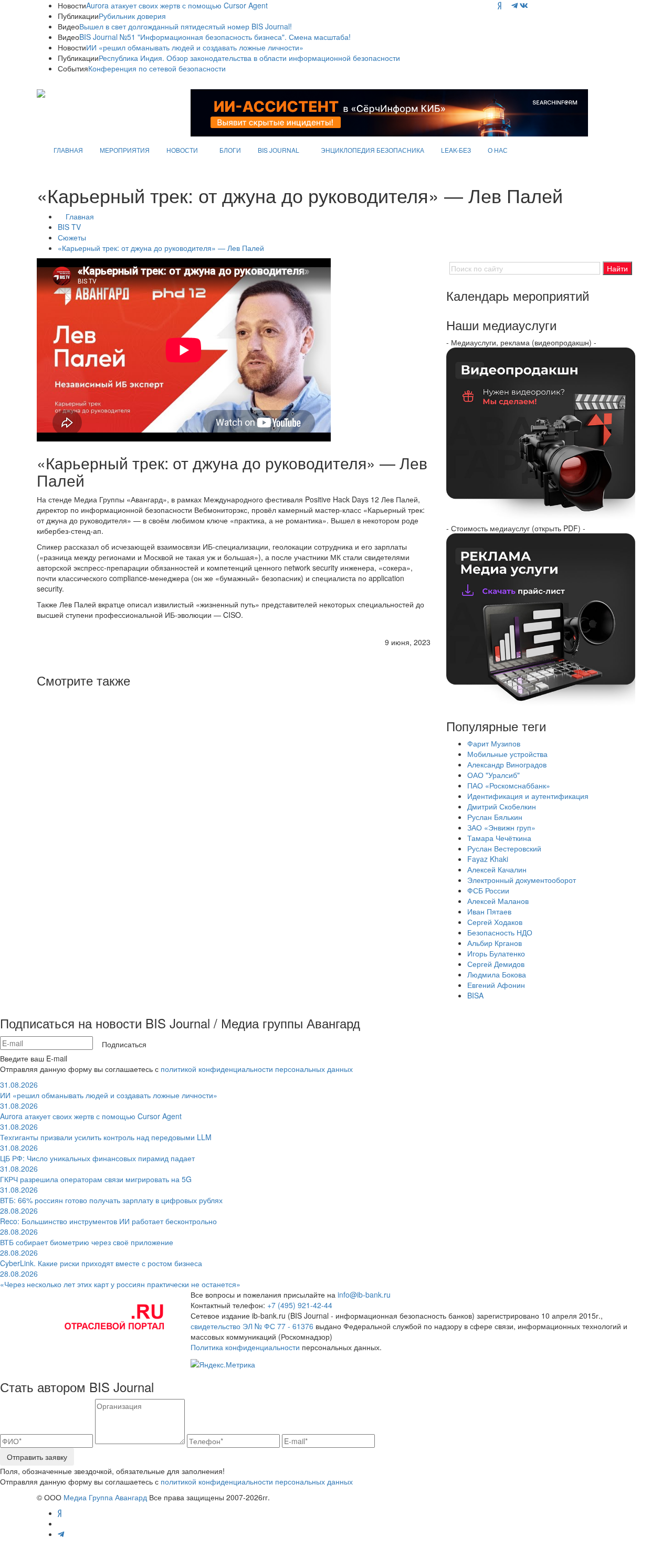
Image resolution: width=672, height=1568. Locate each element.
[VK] (524, 5)
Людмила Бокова (496, 974)
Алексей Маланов (498, 901)
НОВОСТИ (182, 149)
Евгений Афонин (496, 985)
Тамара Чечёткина (499, 838)
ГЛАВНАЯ (68, 149)
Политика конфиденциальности (245, 1347)
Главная (80, 216)
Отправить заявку (37, 1456)
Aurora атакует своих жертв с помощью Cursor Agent (177, 5)
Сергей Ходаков (494, 922)
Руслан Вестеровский (504, 848)
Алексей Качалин (497, 869)
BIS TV (69, 227)
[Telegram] (514, 5)
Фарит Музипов (493, 743)
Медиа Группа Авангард (105, 1497)
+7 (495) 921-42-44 (299, 1305)
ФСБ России (488, 890)
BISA (475, 995)
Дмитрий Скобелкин (501, 806)
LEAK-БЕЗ (456, 149)
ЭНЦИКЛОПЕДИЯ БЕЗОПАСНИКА (372, 149)
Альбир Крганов (494, 943)
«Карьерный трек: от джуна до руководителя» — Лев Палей (161, 248)
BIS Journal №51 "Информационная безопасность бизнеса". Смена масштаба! (215, 36)
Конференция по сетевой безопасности (157, 68)
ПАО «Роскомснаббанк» (508, 785)
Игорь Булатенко (496, 953)
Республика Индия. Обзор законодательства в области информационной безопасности (249, 57)
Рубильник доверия (132, 15)
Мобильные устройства (507, 754)
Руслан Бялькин (494, 817)
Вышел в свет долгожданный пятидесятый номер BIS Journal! (185, 26)
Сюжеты (72, 237)
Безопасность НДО (499, 932)
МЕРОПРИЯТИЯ (125, 149)
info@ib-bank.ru (364, 1294)
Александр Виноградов (507, 764)
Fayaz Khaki (487, 859)
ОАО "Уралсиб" (493, 775)
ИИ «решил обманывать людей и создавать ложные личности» (194, 47)
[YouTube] (506, 5)
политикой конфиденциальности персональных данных (257, 1069)
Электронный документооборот (521, 880)
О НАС (498, 149)
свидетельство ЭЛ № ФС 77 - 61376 (252, 1326)
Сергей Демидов (495, 964)
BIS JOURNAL (278, 149)
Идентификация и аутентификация (528, 796)
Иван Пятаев (489, 911)
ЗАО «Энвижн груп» (501, 827)
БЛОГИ (230, 149)
